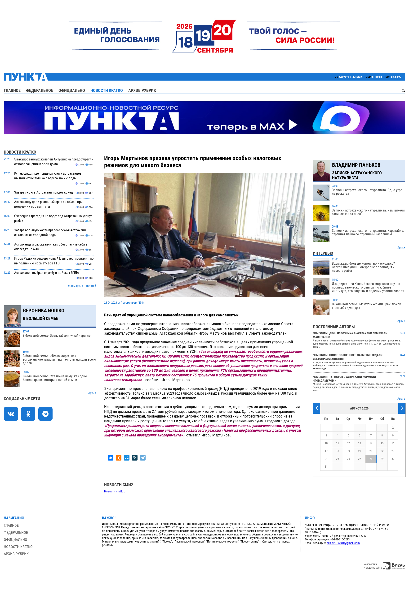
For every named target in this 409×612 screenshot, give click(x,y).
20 (359, 451)
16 (392, 443)
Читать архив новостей (81, 286)
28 (370, 459)
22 (382, 451)
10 (326, 443)
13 (359, 443)
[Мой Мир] (126, 458)
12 (348, 443)
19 (348, 451)
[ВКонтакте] (110, 458)
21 (370, 451)
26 (348, 459)
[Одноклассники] (118, 458)
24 (326, 459)
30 (392, 459)
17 (326, 451)
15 (382, 443)
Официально (71, 90)
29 (382, 459)
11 (337, 443)
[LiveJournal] (135, 458)
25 (337, 459)
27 (359, 459)
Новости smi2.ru (114, 491)
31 (326, 466)
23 (392, 451)
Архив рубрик (142, 90)
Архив (92, 393)
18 (337, 451)
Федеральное (39, 90)
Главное (12, 90)
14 (370, 443)
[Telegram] (143, 458)
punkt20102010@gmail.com (343, 543)
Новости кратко (106, 90)
